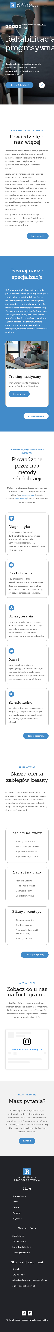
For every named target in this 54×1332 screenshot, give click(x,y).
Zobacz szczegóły (36, 735)
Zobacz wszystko (36, 416)
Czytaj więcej (19, 394)
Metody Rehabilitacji (19, 85)
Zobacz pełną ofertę (34, 954)
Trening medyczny (21, 1252)
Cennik (15, 1207)
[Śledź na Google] (30, 1313)
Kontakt (27, 1140)
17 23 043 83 (18, 1274)
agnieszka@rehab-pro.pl (23, 1285)
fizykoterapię (21, 498)
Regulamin (17, 1218)
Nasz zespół (37, 235)
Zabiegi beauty (19, 1241)
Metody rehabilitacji (21, 1247)
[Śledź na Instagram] (24, 1313)
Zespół (15, 1201)
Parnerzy (16, 1213)
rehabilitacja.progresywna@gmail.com (29, 1280)
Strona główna (19, 1196)
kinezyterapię (28, 495)
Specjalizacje (18, 1236)
